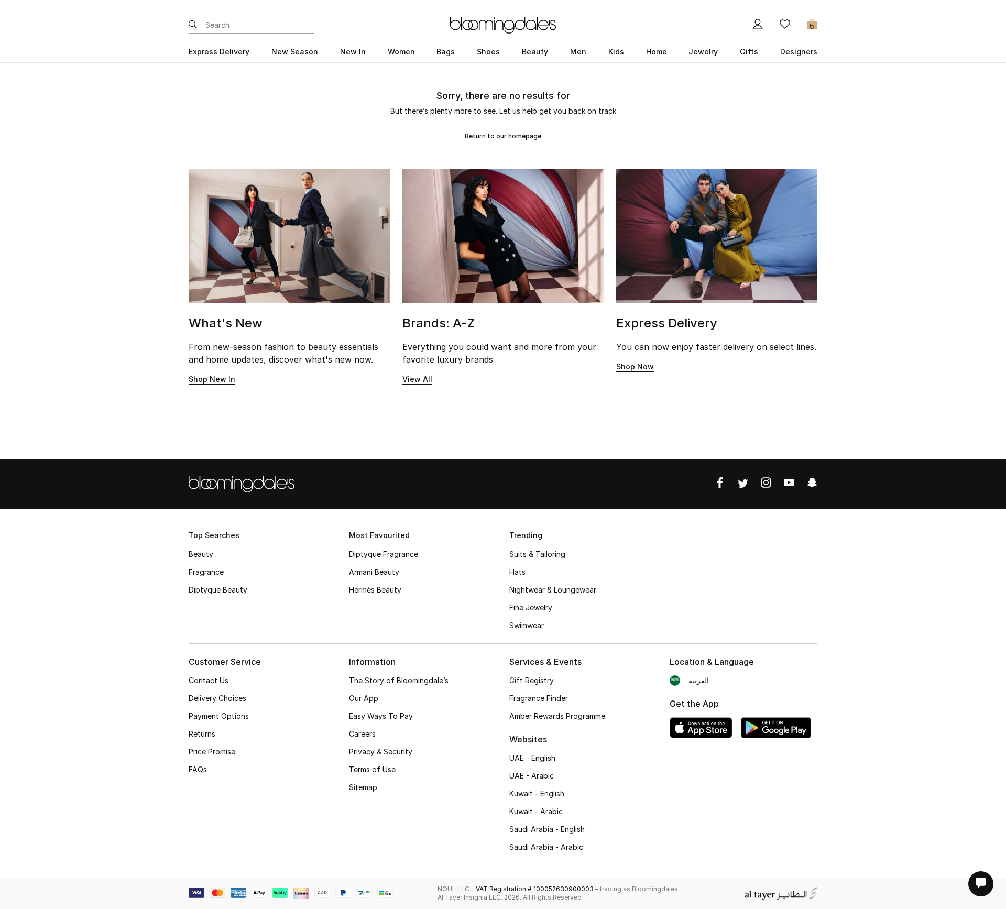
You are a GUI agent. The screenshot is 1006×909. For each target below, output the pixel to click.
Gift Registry (531, 680)
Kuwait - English (536, 793)
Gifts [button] (749, 51)
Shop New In (212, 379)
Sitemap (363, 787)
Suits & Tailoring (537, 554)
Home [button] (656, 51)
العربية (698, 680)
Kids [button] (616, 51)
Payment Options (219, 715)
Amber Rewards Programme (557, 715)
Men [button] (578, 51)
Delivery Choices (217, 698)
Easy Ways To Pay (381, 715)
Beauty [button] (535, 51)
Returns (202, 733)
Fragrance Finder (538, 698)
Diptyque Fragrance (383, 554)
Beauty (201, 554)
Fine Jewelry (530, 607)
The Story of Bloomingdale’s (399, 680)
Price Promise (212, 751)
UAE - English (532, 757)
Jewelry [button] (703, 51)
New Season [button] (294, 51)
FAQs (198, 769)
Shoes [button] (488, 51)
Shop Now (635, 366)
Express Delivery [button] (219, 51)
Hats (517, 571)
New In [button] (353, 51)
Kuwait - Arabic (536, 811)
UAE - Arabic (531, 775)
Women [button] (401, 51)
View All (417, 379)
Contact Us (208, 680)
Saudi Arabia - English (547, 829)
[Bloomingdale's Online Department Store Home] (503, 24)
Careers (362, 733)
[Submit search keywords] (193, 25)
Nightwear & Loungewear (552, 589)
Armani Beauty (374, 571)
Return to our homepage (503, 136)
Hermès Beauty (375, 589)
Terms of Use (372, 769)
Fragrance (206, 571)
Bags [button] (445, 51)
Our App (363, 698)
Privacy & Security (380, 751)
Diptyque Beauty (218, 589)
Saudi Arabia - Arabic (546, 846)
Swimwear (526, 625)
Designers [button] (798, 51)
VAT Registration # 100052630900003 (535, 889)
